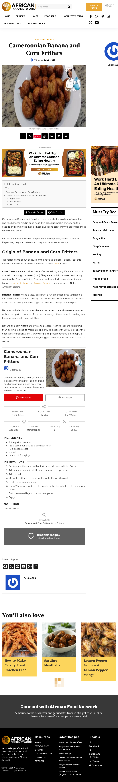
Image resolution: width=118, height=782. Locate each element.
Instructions (15, 201)
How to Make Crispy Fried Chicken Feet (15, 665)
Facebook (93, 746)
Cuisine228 (49, 60)
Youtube (97, 765)
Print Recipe (57, 212)
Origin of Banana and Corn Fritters (23, 192)
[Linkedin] (52, 136)
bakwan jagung (42, 283)
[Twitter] (91, 23)
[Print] (66, 136)
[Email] (59, 136)
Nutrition (14, 204)
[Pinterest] (103, 17)
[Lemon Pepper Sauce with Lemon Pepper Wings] (98, 640)
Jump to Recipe (36, 212)
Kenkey (97, 254)
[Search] (69, 6)
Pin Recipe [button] (67, 397)
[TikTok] (109, 17)
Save (38, 137)
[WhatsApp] (44, 136)
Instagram (94, 753)
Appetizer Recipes (44, 40)
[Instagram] (97, 17)
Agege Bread (100, 278)
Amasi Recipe (65, 753)
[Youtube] (97, 23)
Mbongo (97, 294)
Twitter (96, 761)
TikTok (96, 757)
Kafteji (96, 262)
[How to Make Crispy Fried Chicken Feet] (19, 640)
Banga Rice (99, 238)
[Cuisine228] (32, 59)
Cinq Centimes (101, 246)
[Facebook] (91, 17)
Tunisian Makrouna (103, 230)
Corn (56, 263)
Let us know (43, 538)
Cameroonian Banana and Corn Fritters (26, 195)
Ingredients (15, 198)
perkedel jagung (21, 283)
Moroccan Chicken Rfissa (70, 742)
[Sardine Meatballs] (59, 640)
